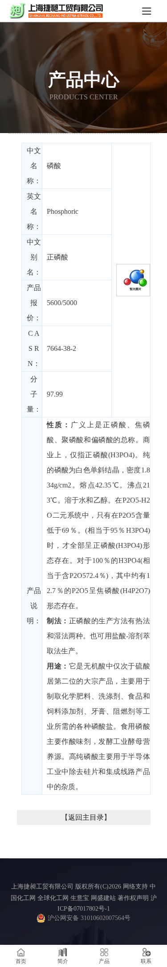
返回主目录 (86, 817)
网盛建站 (103, 898)
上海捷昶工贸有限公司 (42, 886)
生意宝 (79, 898)
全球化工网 (53, 898)
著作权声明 (133, 898)
